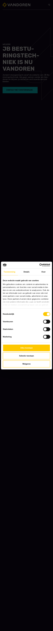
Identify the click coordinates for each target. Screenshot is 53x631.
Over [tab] (43, 272)
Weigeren (26, 364)
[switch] (46, 322)
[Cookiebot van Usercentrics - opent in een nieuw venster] (39, 265)
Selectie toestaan (26, 356)
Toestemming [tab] (9, 272)
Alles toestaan (26, 348)
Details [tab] (27, 272)
